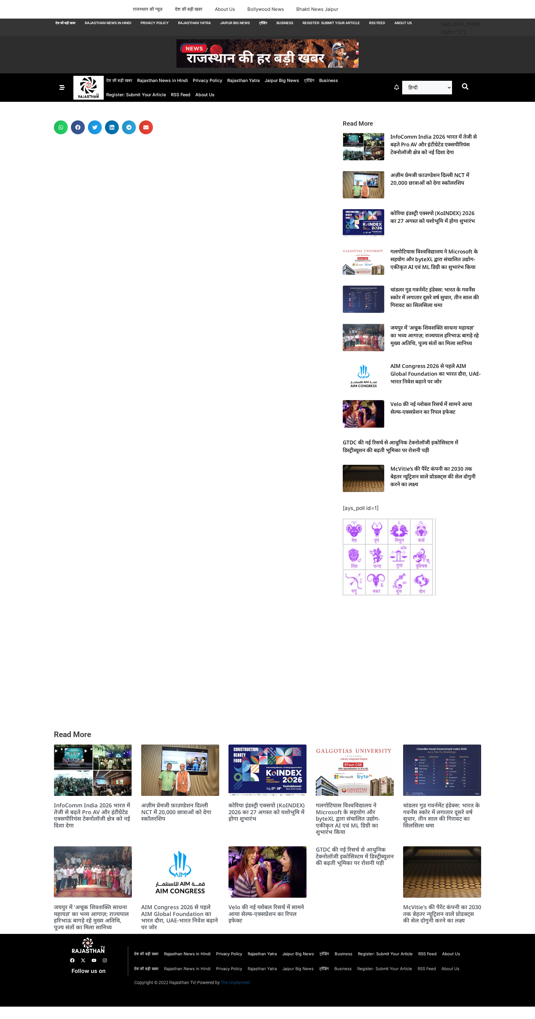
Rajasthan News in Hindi (108, 23)
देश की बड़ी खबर (188, 9)
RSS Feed (377, 23)
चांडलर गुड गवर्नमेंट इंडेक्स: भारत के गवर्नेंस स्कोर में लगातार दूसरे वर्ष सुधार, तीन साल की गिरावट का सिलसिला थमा (434, 297)
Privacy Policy (155, 23)
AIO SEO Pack (84, 999)
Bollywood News (265, 9)
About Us (225, 9)
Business (284, 23)
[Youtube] (93, 960)
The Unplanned (235, 982)
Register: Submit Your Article (331, 23)
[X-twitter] (83, 960)
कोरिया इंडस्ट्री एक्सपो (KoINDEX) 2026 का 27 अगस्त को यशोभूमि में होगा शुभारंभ (266, 811)
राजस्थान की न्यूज (148, 9)
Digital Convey (71, 984)
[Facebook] (72, 960)
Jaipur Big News (235, 23)
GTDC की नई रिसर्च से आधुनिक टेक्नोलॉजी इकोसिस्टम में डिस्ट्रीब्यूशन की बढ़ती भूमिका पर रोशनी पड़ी (355, 856)
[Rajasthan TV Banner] (267, 66)
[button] (61, 127)
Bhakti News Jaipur (317, 9)
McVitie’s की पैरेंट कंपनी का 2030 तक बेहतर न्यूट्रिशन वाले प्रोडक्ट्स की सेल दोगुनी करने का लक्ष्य (433, 476)
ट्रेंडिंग (263, 23)
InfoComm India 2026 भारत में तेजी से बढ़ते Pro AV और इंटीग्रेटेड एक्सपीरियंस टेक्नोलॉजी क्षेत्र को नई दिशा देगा (433, 144)
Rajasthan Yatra (194, 23)
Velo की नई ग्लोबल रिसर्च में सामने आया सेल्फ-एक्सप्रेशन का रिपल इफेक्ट (266, 913)
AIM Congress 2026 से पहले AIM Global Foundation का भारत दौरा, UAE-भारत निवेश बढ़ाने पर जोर (435, 373)
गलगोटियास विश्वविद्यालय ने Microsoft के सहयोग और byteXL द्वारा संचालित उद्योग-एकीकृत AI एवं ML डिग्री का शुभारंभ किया (434, 259)
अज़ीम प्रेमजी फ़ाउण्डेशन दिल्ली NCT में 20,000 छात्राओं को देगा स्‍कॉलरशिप (176, 811)
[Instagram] (104, 960)
